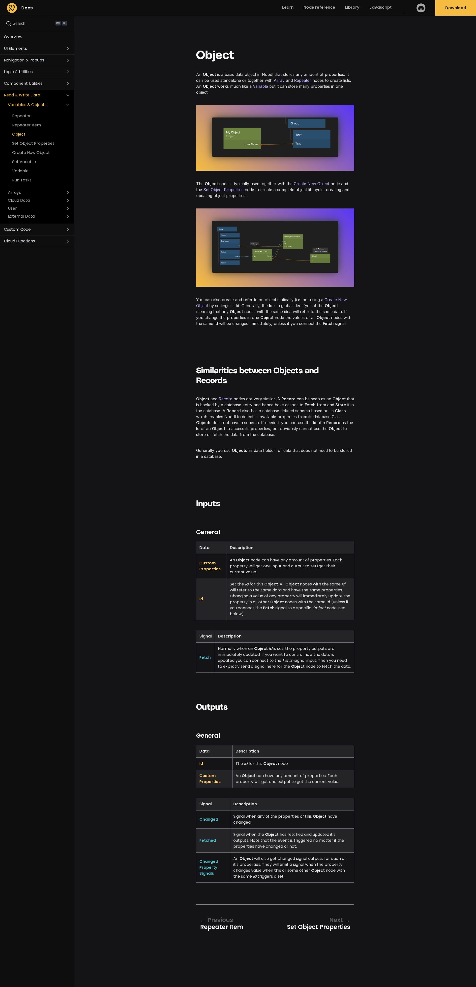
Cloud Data (19, 200)
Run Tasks (21, 180)
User (12, 208)
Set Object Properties (33, 143)
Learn (288, 7)
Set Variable (24, 162)
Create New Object (31, 152)
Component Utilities (23, 83)
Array (279, 80)
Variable (20, 171)
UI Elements (15, 48)
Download (455, 8)
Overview (13, 37)
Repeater (21, 116)
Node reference (319, 7)
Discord (421, 8)
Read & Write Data (22, 95)
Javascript (380, 7)
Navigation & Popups (24, 60)
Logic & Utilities (18, 72)
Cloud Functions (19, 241)
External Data (21, 216)
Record (225, 398)
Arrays (14, 192)
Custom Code (17, 229)
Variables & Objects (27, 105)
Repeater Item (26, 125)
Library (352, 7)
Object (19, 134)
